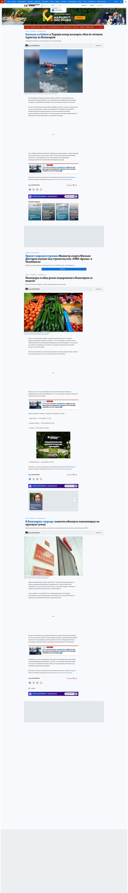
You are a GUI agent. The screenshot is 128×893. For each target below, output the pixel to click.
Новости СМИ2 (31, 722)
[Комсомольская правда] (31, 5)
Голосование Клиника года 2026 (54, 27)
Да (52, 10)
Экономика (45, 1)
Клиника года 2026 (67, 27)
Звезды (57, 1)
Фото (9, 1)
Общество (37, 1)
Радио (85, 5)
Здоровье (63, 1)
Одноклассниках (67, 179)
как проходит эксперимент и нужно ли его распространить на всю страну (59, 169)
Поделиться (99, 45)
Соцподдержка (72, 1)
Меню (2, 1)
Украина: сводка (89, 27)
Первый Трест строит (36, 27)
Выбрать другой (58, 10)
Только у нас (76, 27)
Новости (44, 27)
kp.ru (76, 185)
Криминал (33, 688)
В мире (52, 1)
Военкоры (82, 27)
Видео (14, 1)
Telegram (72, 177)
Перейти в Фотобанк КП (42, 334)
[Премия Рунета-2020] (44, 5)
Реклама (92, 5)
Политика (30, 1)
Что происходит (32, 31)
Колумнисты (91, 1)
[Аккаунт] (125, 1)
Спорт (84, 1)
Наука (79, 1)
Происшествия (101, 1)
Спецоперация (21, 1)
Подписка (100, 5)
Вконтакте (57, 179)
